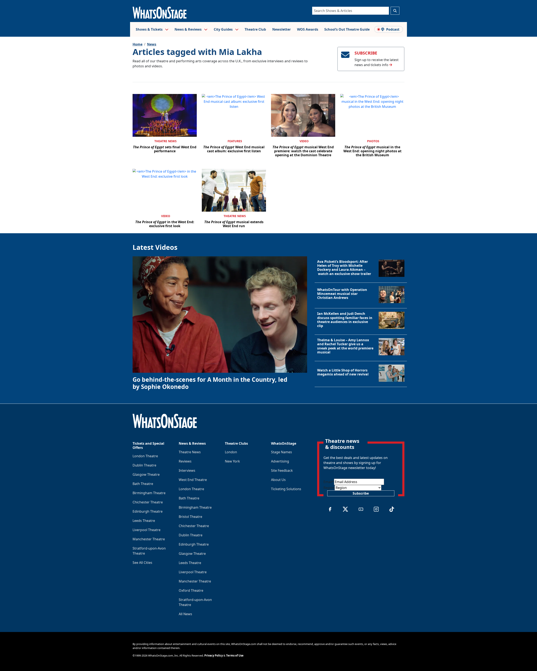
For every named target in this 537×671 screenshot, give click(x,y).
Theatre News (165, 141)
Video (304, 141)
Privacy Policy (213, 655)
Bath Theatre (143, 483)
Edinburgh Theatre (148, 511)
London (231, 452)
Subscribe (361, 493)
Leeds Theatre (144, 520)
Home (137, 44)
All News (185, 614)
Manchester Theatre (149, 539)
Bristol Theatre (190, 516)
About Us (278, 479)
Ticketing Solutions (286, 489)
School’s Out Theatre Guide (347, 29)
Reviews (185, 461)
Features (235, 141)
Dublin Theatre (144, 465)
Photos (373, 141)
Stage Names (281, 452)
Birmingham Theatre (149, 493)
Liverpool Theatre (146, 530)
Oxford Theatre (191, 590)
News (151, 44)
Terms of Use (235, 655)
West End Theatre (193, 479)
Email (328, 481)
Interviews (187, 470)
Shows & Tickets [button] (149, 29)
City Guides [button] (223, 29)
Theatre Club (255, 29)
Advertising (280, 461)
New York (232, 461)
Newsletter (281, 29)
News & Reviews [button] (188, 29)
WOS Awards (307, 29)
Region (329, 487)
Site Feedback (282, 470)
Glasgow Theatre (146, 474)
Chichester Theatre (148, 502)
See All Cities (142, 562)
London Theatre (145, 456)
